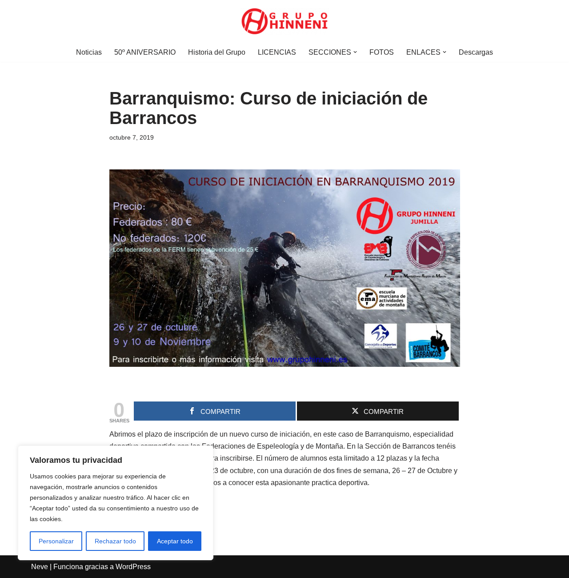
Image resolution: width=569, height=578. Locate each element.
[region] (115, 503)
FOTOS (381, 52)
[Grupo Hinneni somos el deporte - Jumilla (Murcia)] (284, 21)
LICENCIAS (277, 52)
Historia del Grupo (216, 52)
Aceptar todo (175, 541)
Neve (39, 566)
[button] (355, 52)
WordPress (133, 566)
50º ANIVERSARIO (145, 52)
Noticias (89, 52)
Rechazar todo (115, 541)
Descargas (476, 52)
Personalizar (56, 541)
